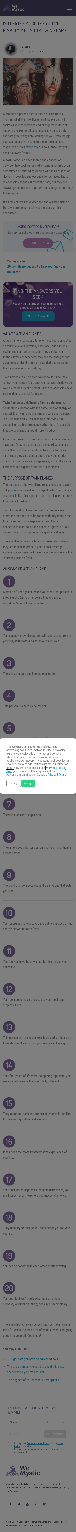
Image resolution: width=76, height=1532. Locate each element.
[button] (13, 783)
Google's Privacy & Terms (51, 775)
